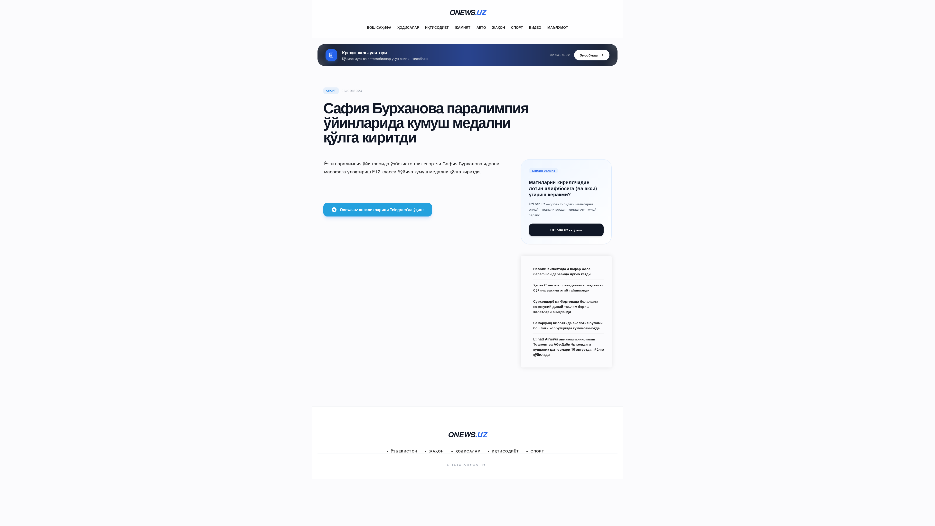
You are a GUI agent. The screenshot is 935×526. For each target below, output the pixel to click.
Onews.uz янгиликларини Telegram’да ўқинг (382, 209)
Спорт (517, 27)
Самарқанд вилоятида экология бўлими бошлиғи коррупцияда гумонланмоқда (568, 325)
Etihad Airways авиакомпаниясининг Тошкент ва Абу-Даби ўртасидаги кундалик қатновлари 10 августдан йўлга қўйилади (568, 347)
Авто (481, 27)
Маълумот (557, 27)
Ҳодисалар (408, 27)
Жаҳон (498, 27)
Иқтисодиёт (437, 27)
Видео (535, 27)
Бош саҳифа (379, 27)
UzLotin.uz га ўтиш (566, 229)
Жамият (462, 27)
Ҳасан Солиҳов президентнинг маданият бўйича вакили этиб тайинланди (568, 287)
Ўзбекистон (404, 451)
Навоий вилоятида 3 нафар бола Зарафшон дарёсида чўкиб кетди (562, 271)
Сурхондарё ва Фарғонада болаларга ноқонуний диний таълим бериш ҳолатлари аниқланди (565, 306)
